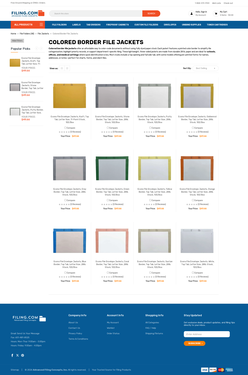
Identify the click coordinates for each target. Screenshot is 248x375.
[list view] (67, 68)
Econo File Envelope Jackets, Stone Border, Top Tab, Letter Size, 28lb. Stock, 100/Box (32, 88)
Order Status (113, 333)
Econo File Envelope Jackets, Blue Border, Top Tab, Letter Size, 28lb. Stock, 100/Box (70, 264)
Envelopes (170, 25)
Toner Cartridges (217, 25)
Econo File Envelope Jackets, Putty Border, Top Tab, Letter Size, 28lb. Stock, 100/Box (32, 111)
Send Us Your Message (28, 333)
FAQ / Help (150, 328)
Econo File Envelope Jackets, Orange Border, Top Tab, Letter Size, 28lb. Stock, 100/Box (197, 192)
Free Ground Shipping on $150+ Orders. (28, 3)
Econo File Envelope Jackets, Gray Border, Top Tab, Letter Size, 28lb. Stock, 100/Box (69, 192)
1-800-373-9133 (202, 3)
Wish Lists (216, 3)
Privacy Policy (75, 333)
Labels (76, 25)
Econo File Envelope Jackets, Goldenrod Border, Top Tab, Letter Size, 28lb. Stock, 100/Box (197, 119)
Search (151, 13)
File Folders (59, 25)
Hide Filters (17, 41)
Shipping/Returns (154, 333)
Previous (36, 48)
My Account (113, 322)
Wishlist (111, 328)
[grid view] (62, 68)
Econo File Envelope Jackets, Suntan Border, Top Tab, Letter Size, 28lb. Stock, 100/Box (155, 264)
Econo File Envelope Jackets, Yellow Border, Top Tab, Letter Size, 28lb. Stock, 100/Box (155, 192)
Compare (70, 128)
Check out (228, 3)
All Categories (152, 322)
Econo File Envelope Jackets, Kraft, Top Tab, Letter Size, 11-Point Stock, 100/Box (32, 62)
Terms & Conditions (78, 339)
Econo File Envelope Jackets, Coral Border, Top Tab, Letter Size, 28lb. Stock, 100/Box (112, 264)
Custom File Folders (146, 25)
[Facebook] (12, 355)
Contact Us (74, 328)
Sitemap (15, 370)
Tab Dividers (93, 25)
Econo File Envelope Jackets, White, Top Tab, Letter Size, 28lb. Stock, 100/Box (197, 264)
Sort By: (187, 68)
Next (41, 48)
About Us (73, 322)
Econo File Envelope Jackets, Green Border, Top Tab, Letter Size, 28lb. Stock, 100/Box (112, 192)
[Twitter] (17, 355)
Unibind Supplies (191, 25)
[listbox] (205, 68)
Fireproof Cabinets (117, 25)
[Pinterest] (22, 355)
